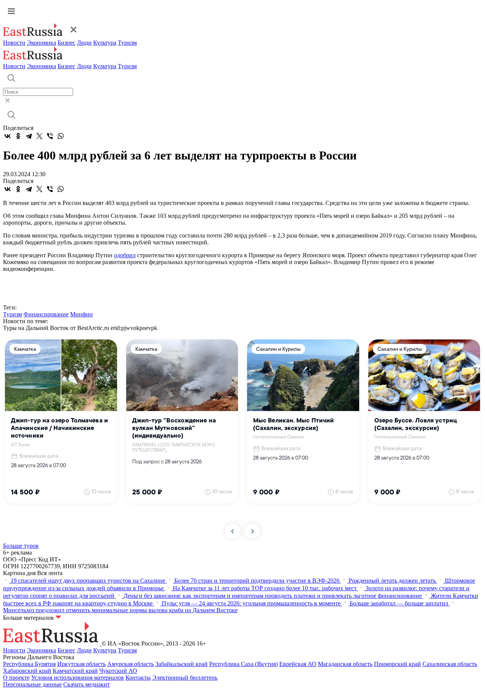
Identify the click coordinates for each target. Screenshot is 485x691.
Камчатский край (75, 671)
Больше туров (21, 545)
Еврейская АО (297, 664)
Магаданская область (345, 664)
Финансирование (46, 314)
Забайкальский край (181, 664)
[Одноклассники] (18, 136)
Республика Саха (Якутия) (243, 664)
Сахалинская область (449, 664)
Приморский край (397, 664)
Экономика (41, 42)
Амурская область (130, 664)
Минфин (81, 314)
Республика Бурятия (29, 664)
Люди (84, 42)
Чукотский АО (118, 671)
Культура (104, 42)
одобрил (125, 255)
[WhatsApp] (60, 136)
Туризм (127, 42)
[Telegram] (28, 136)
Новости (14, 42)
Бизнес (66, 42)
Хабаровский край (27, 671)
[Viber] (50, 136)
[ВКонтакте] (7, 136)
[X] (39, 136)
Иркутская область (81, 664)
